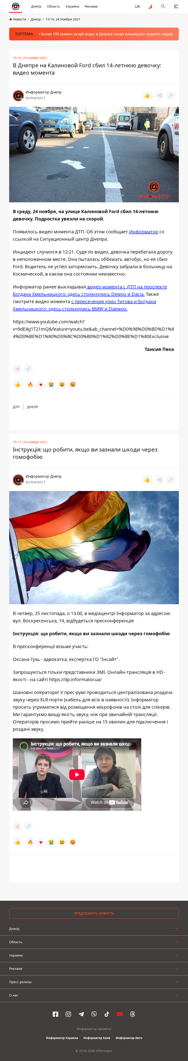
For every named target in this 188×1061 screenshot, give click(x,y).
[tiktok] (107, 1014)
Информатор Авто (129, 1038)
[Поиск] (163, 6)
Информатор (143, 232)
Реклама (91, 6)
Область (53, 6)
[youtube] (119, 1014)
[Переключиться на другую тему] (150, 6)
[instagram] (68, 1014)
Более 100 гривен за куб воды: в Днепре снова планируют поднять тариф (107, 34)
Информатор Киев (96, 1038)
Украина (72, 6)
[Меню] (176, 6)
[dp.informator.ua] (15, 6)
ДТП (16, 407)
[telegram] (81, 1014)
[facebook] (55, 1014)
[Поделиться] (159, 95)
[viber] (94, 1014)
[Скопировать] (170, 95)
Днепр (36, 6)
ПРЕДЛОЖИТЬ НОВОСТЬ (94, 913)
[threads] (132, 1014)
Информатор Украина (62, 1038)
